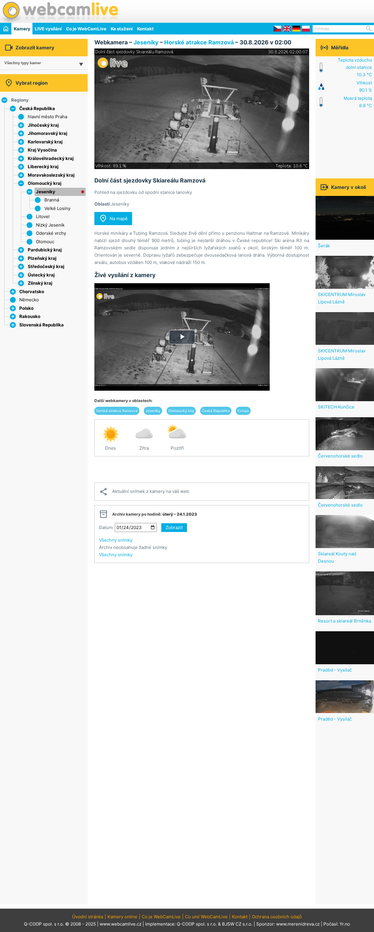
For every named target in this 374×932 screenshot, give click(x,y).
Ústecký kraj (41, 275)
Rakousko (29, 316)
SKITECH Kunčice (336, 407)
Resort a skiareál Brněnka (344, 621)
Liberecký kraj (43, 166)
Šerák (324, 245)
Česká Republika (37, 108)
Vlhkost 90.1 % (364, 86)
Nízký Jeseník (50, 225)
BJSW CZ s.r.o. (237, 924)
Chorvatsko (31, 291)
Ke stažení (122, 29)
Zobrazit (174, 527)
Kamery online (122, 916)
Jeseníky (45, 191)
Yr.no (345, 924)
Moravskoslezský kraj (51, 175)
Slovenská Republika (41, 325)
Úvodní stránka (87, 916)
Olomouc (45, 241)
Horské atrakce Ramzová (199, 42)
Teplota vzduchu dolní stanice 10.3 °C (355, 67)
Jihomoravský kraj (47, 133)
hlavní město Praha (47, 116)
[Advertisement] (305, 10)
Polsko (26, 308)
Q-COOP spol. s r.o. (197, 924)
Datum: (106, 527)
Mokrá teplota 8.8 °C (358, 101)
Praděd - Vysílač (335, 670)
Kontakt (145, 29)
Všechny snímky (115, 540)
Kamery (22, 29)
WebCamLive (60, 11)
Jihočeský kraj (43, 125)
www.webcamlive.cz (120, 924)
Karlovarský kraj (45, 142)
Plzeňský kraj (42, 258)
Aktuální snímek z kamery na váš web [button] (144, 491)
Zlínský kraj (40, 283)
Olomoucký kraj (44, 183)
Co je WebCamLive (86, 29)
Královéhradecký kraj (51, 158)
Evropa (243, 410)
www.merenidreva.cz (298, 924)
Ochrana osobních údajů (277, 916)
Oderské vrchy (51, 233)
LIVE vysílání (48, 29)
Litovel (43, 216)
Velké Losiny (57, 208)
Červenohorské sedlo (340, 456)
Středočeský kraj (46, 266)
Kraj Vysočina (42, 150)
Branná (51, 200)
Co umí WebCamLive (206, 916)
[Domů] (5, 28)
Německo (29, 299)
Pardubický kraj (45, 250)
